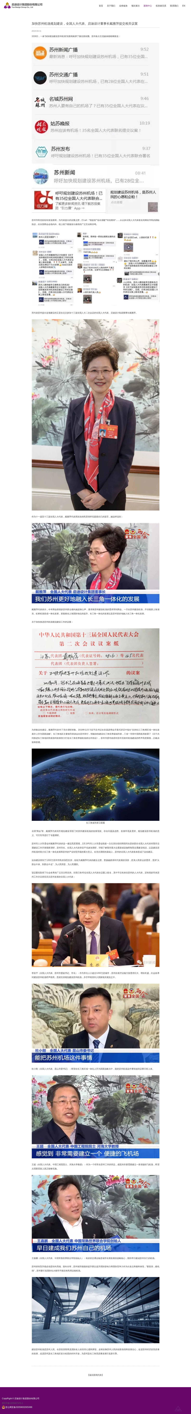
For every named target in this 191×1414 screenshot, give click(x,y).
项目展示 (135, 6)
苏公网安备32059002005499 (18, 1407)
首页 (101, 6)
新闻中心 (148, 6)
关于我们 (111, 6)
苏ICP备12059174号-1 (12, 1403)
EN (183, 6)
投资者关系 (161, 6)
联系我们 (174, 6)
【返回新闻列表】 (95, 1375)
